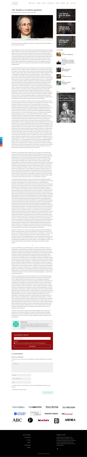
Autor (71, 3)
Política (44, 3)
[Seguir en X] (57, 449)
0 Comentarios (33, 12)
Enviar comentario (48, 392)
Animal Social (32, 3)
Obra (67, 3)
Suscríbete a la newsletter (32, 39)
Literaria (38, 3)
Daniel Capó (16, 12)
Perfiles (57, 3)
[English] (63, 3)
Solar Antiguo (50, 3)
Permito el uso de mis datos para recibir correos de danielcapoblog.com (30, 343)
